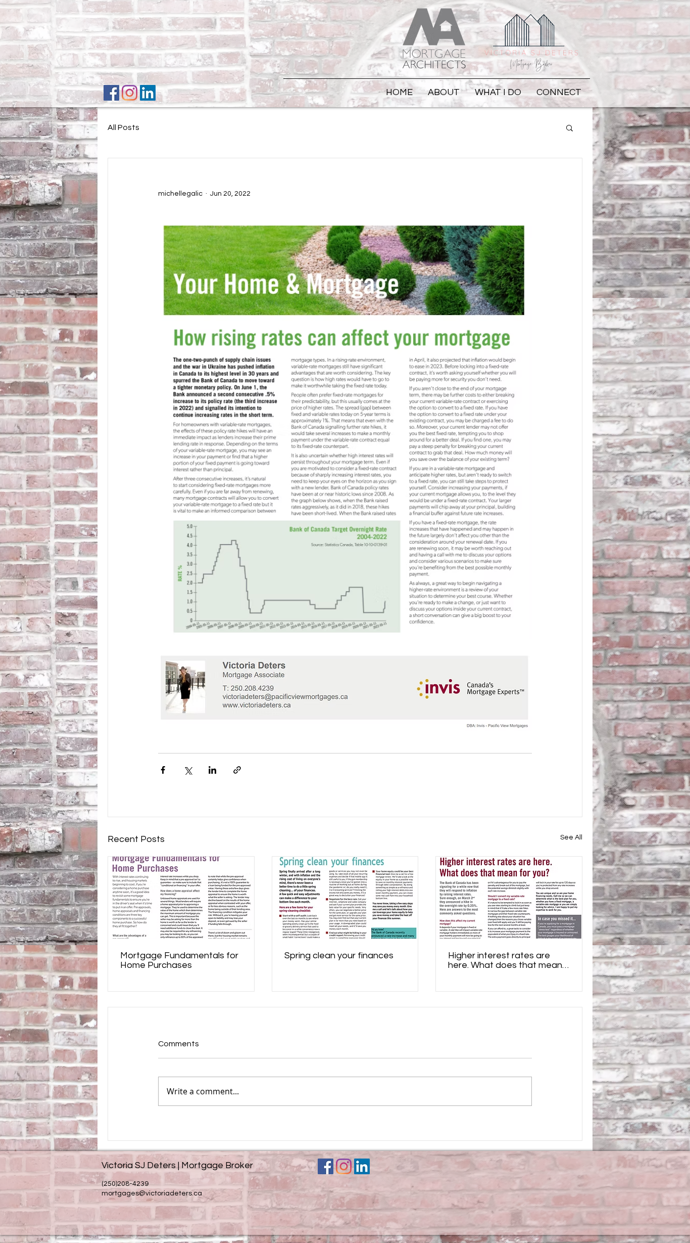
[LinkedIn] (148, 93)
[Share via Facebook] (163, 770)
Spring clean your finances (338, 955)
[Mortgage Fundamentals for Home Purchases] (181, 898)
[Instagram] (129, 93)
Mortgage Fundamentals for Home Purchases (179, 960)
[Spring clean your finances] (345, 898)
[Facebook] (111, 93)
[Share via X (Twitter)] (187, 770)
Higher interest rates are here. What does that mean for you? (505, 960)
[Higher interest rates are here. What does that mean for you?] (509, 898)
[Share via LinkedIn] (212, 770)
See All (571, 837)
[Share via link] (237, 770)
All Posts (123, 127)
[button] (569, 127)
